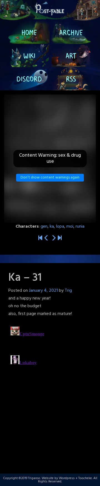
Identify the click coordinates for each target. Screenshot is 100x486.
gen (44, 226)
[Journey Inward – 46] (60, 238)
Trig (68, 290)
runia (80, 226)
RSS (71, 78)
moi (69, 226)
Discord (29, 78)
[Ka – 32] (54, 238)
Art (71, 55)
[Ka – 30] (46, 238)
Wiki (29, 55)
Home (29, 32)
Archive (71, 32)
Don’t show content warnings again (50, 177)
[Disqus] (50, 393)
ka (52, 226)
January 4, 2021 (43, 290)
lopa (60, 226)
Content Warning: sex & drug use (50, 158)
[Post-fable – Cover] (40, 238)
